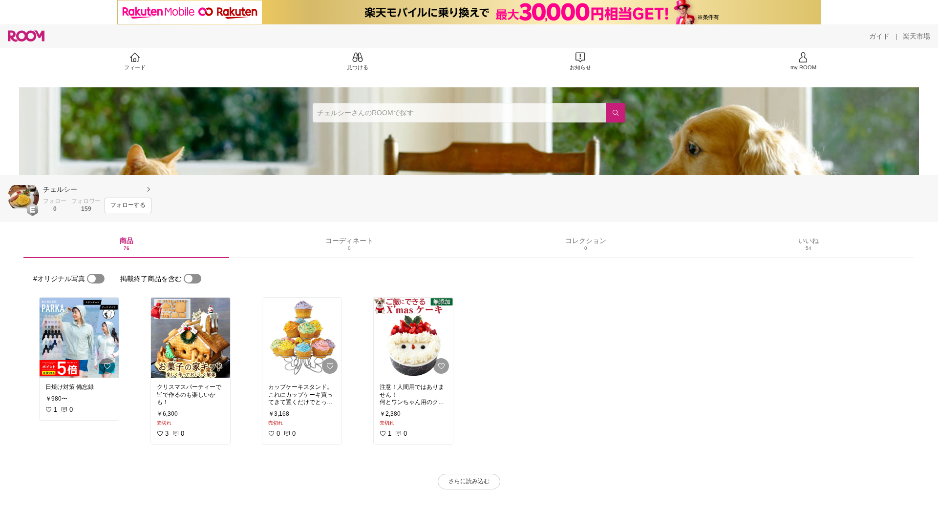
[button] (23, 196)
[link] (79, 338)
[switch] (96, 279)
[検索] (615, 112)
